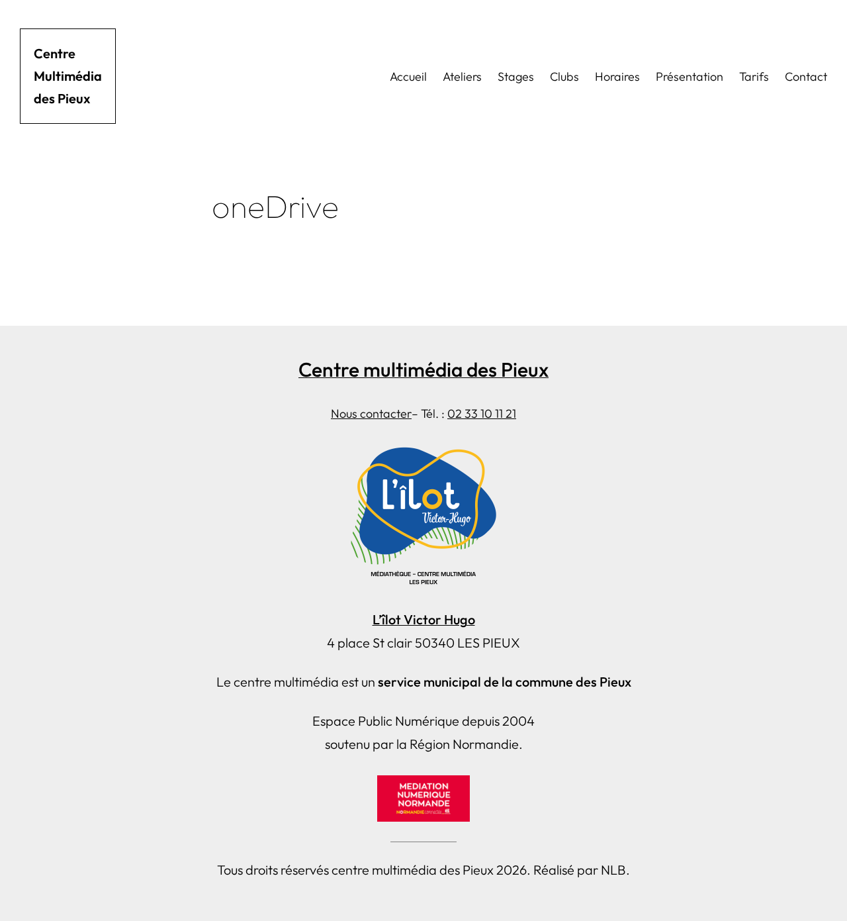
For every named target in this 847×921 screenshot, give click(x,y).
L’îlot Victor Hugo (424, 619)
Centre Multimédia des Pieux (68, 76)
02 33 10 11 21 (481, 413)
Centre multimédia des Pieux (423, 369)
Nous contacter (371, 413)
